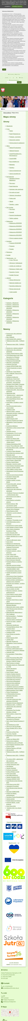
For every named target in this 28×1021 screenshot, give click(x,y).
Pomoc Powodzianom (12, 692)
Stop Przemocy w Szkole (13, 663)
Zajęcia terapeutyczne (15, 170)
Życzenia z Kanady (11, 733)
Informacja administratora (14, 80)
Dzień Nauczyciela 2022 (12, 784)
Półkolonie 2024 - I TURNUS (14, 704)
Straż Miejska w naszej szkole (14, 388)
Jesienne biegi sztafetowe (13, 683)
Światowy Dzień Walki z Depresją (15, 384)
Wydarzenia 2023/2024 (15, 229)
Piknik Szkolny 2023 (11, 762)
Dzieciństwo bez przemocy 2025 (15, 453)
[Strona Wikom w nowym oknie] (4, 1020)
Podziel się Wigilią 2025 (12, 438)
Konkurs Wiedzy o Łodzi (12, 771)
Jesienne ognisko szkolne (13, 467)
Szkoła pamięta (10, 799)
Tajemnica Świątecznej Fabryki (14, 420)
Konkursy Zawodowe (12, 770)
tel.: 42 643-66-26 (7, 986)
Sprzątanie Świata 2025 (12, 476)
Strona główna (11, 74)
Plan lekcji (12, 209)
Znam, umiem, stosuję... (12, 556)
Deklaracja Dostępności (9, 1001)
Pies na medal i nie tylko (12, 589)
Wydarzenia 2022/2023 (15, 232)
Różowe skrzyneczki (14, 289)
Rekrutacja (9, 252)
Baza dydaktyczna (14, 161)
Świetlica (11, 167)
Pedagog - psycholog (15, 137)
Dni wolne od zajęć (14, 192)
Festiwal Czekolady (11, 549)
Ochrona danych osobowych (16, 143)
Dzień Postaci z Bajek (12, 672)
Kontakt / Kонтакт (14, 275)
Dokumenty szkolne (14, 140)
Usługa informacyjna (14, 280)
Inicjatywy (9, 241)
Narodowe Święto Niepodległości (15, 458)
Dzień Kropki (9, 697)
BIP (4, 996)
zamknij (4, 69)
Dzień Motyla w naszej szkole (14, 587)
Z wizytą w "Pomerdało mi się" (14, 520)
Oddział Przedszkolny (15, 147)
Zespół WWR (12, 158)
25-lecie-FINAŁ (10, 746)
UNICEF (8, 278)
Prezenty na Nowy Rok (12, 732)
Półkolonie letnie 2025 (12, 487)
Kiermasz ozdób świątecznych (14, 648)
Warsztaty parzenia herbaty (13, 565)
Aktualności (9, 126)
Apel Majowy (9, 766)
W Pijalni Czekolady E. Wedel (14, 456)
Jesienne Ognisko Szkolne (13, 675)
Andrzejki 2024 (10, 652)
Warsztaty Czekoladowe (12, 362)
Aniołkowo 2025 (10, 632)
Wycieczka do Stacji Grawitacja (14, 576)
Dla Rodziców (10, 176)
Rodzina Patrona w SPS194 (13, 748)
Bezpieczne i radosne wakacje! (14, 348)
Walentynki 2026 (10, 393)
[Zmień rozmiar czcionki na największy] (16, 77)
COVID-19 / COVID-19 (15, 266)
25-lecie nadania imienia (15, 238)
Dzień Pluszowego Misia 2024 (14, 657)
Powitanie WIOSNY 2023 (13, 779)
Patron (11, 130)
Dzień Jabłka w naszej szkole (14, 469)
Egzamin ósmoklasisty (15, 215)
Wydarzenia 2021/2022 (15, 235)
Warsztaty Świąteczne (12, 641)
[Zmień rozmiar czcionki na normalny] (10, 77)
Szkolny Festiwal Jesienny (13, 674)
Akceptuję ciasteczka (17, 6)
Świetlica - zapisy (14, 204)
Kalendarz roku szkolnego (16, 189)
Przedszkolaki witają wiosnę (13, 570)
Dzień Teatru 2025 (11, 554)
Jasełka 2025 (9, 417)
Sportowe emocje (11, 431)
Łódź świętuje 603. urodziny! (13, 339)
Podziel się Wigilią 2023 (12, 739)
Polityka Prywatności (8, 999)
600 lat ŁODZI (10, 750)
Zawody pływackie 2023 (12, 764)
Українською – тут (11, 258)
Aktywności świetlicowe (12, 625)
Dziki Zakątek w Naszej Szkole (14, 527)
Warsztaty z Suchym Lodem (13, 464)
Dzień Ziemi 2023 (11, 773)
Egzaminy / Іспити (14, 272)
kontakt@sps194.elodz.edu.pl (11, 988)
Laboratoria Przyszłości (12, 786)
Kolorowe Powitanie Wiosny (13, 578)
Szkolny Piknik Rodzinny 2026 (14, 353)
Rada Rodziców (13, 186)
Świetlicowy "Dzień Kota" (13, 379)
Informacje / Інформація (15, 263)
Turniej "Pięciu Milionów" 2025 (14, 446)
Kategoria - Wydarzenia (12, 304)
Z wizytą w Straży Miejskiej (13, 451)
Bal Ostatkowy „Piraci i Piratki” (14, 386)
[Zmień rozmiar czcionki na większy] (13, 77)
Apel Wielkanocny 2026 (12, 359)
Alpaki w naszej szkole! (12, 685)
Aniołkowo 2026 (10, 409)
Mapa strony (17, 74)
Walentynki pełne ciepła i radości (15, 607)
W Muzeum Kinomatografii (13, 360)
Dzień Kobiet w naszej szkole (14, 594)
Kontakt (8, 255)
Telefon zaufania (13, 218)
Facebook (5, 998)
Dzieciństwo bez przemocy (13, 679)
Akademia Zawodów (11, 415)
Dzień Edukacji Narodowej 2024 (15, 744)
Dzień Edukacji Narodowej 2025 (15, 465)
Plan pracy (12, 183)
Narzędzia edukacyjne (15, 286)
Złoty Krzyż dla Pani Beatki (13, 726)
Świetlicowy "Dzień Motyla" (13, 371)
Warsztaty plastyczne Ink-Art (13, 558)
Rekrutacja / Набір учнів (15, 269)
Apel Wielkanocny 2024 (12, 724)
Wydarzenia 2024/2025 (15, 226)
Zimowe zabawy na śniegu (13, 630)
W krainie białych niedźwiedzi (14, 619)
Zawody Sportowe (11, 768)
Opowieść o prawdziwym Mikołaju (15, 650)
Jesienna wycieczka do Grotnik (14, 474)
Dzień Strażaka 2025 (11, 532)
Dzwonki (11, 212)
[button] (2, 101)
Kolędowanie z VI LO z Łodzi (14, 433)
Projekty (11, 249)
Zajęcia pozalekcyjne (15, 173)
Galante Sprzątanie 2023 (13, 777)
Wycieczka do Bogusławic (13, 681)
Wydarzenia (9, 221)
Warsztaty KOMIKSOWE (12, 791)
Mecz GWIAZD (10, 337)
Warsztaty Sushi (10, 455)
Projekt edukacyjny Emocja (13, 800)
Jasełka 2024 (9, 639)
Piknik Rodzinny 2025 (12, 511)
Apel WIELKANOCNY (12, 775)
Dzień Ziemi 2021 (11, 806)
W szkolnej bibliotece (12, 426)
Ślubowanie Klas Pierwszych (14, 677)
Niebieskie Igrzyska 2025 (13, 534)
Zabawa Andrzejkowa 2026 (13, 444)
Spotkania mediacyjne (12, 377)
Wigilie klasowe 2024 (12, 637)
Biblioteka (12, 164)
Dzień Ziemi (9, 541)
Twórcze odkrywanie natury (13, 540)
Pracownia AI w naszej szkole (14, 525)
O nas (7, 129)
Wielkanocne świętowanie (13, 543)
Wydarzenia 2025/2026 (15, 223)
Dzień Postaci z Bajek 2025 (13, 460)
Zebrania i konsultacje (15, 195)
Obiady (11, 201)
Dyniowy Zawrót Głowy (12, 462)
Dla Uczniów (9, 207)
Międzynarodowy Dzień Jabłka (14, 690)
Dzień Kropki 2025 (11, 478)
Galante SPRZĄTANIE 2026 (13, 366)
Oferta (8, 146)
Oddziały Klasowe (14, 150)
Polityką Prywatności (10, 2)
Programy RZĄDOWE (15, 243)
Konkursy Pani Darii (11, 364)
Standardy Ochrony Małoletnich (14, 703)
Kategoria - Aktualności (12, 302)
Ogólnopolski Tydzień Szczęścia (15, 688)
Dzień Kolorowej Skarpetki (13, 560)
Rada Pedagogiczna (14, 134)
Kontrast (21, 77)
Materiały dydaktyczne (15, 283)
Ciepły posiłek (13, 292)
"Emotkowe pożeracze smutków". (15, 686)
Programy (11, 246)
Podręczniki (12, 198)
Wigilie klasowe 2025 (12, 418)
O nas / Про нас (13, 260)
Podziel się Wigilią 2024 (12, 646)
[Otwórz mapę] (10, 1012)
